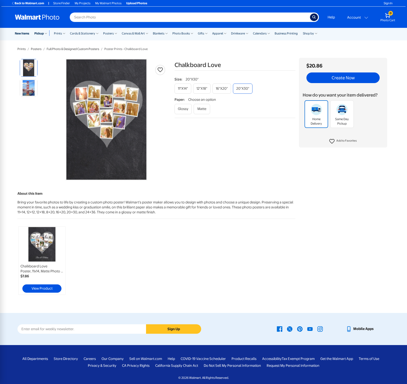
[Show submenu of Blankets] (166, 33)
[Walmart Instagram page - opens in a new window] (320, 329)
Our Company (113, 359)
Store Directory (66, 359)
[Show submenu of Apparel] (225, 33)
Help (331, 17)
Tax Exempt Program (298, 359)
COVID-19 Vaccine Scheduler (203, 359)
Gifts (201, 33)
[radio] (28, 68)
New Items (22, 33)
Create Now (343, 77)
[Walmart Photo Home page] (37, 17)
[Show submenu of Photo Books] (192, 33)
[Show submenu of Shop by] (316, 33)
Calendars (260, 33)
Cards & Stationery (82, 33)
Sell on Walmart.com (145, 359)
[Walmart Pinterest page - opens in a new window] (300, 329)
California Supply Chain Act (176, 365)
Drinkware (238, 33)
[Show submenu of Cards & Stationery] (97, 33)
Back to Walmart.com (29, 3)
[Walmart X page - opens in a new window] (290, 329)
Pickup (39, 33)
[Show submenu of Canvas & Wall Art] (147, 33)
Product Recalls (244, 359)
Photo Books (181, 33)
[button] (343, 142)
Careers (90, 359)
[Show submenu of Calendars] (268, 33)
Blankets (158, 33)
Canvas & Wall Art (133, 33)
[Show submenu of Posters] (115, 33)
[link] (42, 261)
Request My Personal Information (293, 365)
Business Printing (286, 33)
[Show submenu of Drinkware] (247, 33)
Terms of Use (369, 359)
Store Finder (61, 3)
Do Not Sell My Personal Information (232, 365)
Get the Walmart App (336, 359)
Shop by (308, 33)
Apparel (217, 33)
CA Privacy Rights (136, 365)
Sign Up (173, 329)
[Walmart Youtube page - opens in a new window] (310, 329)
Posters (108, 33)
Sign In (388, 3)
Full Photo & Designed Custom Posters (73, 49)
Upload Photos (136, 3)
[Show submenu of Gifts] (206, 33)
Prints (58, 33)
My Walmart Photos (108, 3)
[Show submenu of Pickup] (47, 33)
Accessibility (272, 359)
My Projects (82, 3)
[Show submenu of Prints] (64, 33)
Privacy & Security (102, 365)
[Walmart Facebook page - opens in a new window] (279, 329)
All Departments (35, 359)
